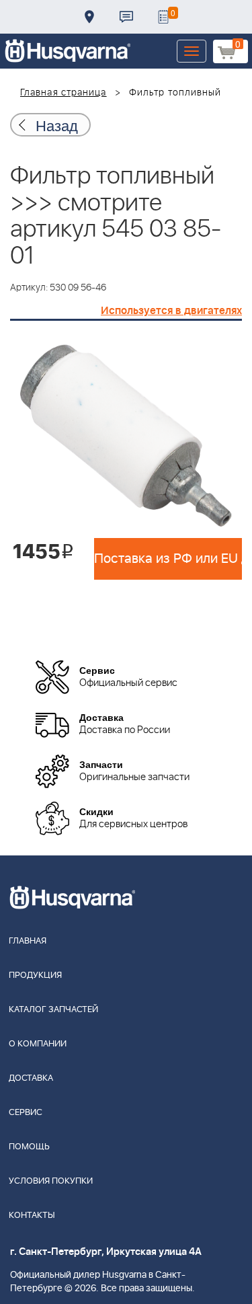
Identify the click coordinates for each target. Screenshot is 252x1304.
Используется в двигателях (171, 311)
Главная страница (63, 93)
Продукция (35, 975)
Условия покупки (51, 1181)
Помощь (29, 1147)
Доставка (89, 17)
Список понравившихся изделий (163, 17)
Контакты (126, 17)
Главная (27, 941)
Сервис (25, 1112)
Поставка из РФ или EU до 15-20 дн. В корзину (168, 559)
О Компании (38, 1044)
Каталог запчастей (53, 1009)
